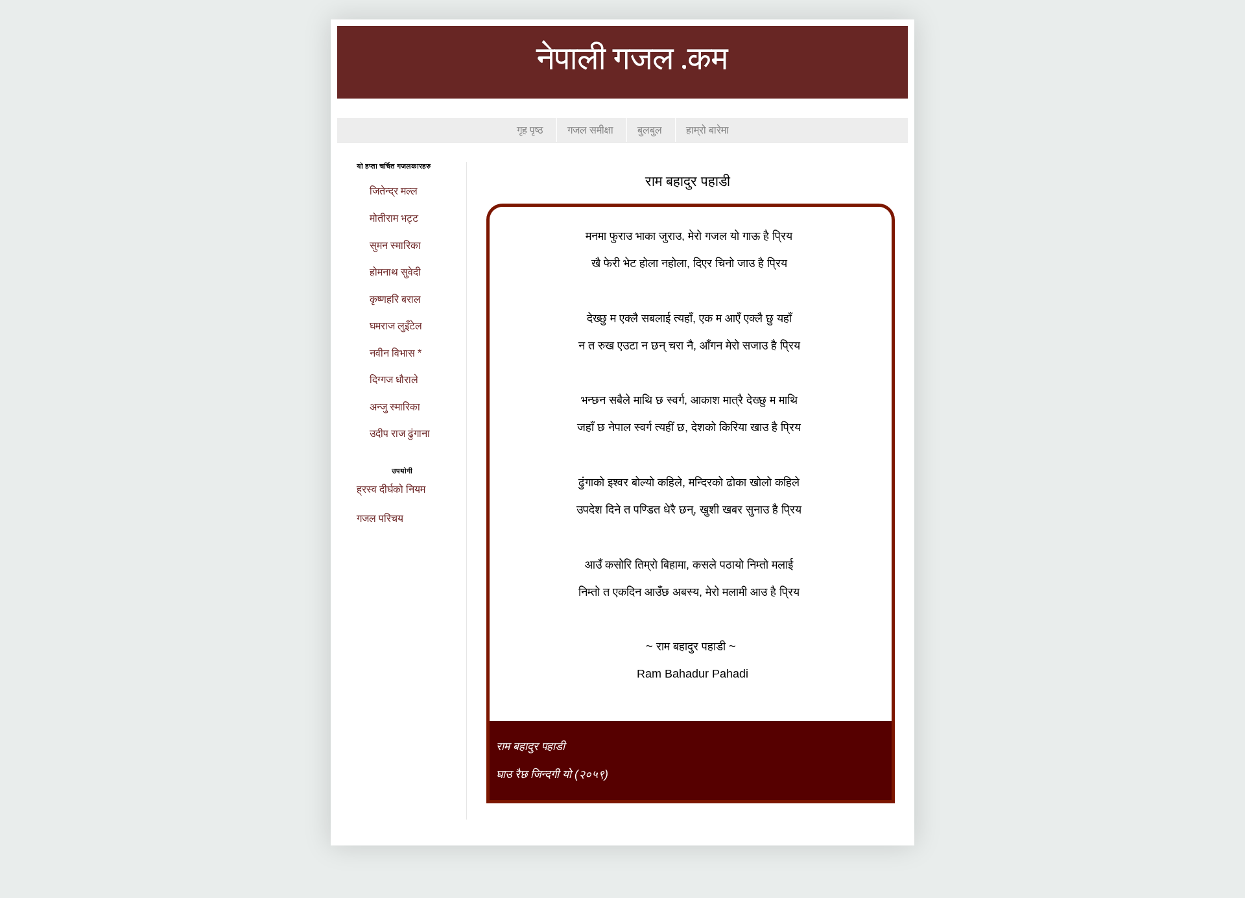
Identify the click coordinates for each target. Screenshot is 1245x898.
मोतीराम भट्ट (394, 218)
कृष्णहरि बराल (395, 299)
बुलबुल (649, 130)
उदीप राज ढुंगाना (400, 433)
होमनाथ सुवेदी (395, 272)
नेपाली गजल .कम (632, 60)
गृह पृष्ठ (530, 130)
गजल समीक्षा (590, 130)
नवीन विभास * (395, 353)
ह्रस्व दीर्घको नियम (391, 489)
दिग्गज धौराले (394, 379)
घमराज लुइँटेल (396, 325)
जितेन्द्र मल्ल (394, 190)
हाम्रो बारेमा (707, 130)
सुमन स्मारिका (395, 245)
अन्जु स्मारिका (395, 406)
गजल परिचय (380, 518)
